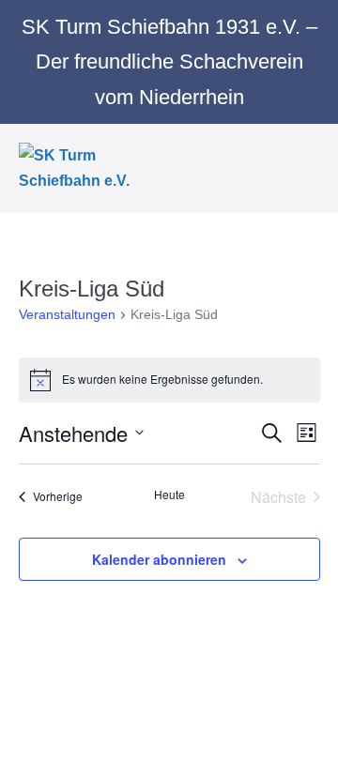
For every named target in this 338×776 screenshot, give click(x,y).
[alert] (169, 380)
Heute (169, 494)
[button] (284, 168)
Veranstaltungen (67, 314)
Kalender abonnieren (159, 559)
